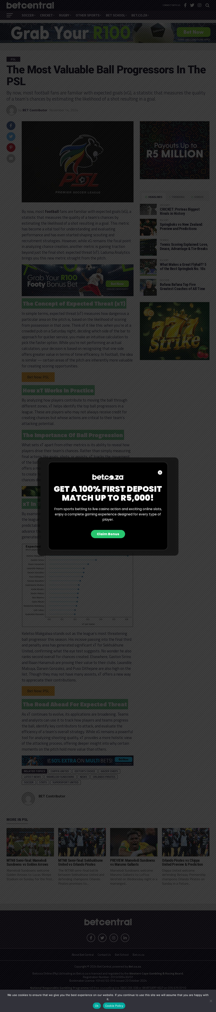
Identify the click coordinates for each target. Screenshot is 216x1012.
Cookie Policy (114, 1005)
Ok (97, 1005)
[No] (211, 1001)
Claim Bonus (108, 534)
